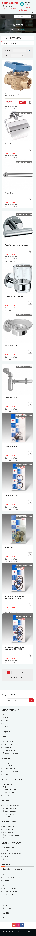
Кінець (23, 677)
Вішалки (5, 874)
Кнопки (5, 850)
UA (30, 12)
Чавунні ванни (7, 747)
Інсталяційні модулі (9, 848)
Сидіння (5, 905)
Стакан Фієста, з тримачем (14, 296)
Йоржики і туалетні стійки (11, 877)
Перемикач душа (11, 446)
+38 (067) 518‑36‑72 (9, 8)
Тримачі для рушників (10, 891)
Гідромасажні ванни (9, 750)
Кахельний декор (8, 832)
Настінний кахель (8, 826)
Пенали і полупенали (9, 790)
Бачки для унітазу (8, 729)
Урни (4, 885)
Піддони (5, 774)
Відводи (5, 859)
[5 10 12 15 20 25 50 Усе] (18, 55)
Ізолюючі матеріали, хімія (11, 900)
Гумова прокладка (11, 495)
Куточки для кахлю (9, 838)
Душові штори (7, 766)
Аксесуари (6, 872)
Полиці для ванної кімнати (11, 888)
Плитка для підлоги (9, 829)
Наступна (14, 677)
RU (33, 12)
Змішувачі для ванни (9, 808)
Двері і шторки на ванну (10, 771)
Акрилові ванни (8, 741)
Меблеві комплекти (9, 792)
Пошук (17, 16)
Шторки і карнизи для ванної (12, 869)
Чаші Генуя (6, 726)
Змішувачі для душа (9, 811)
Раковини (6, 717)
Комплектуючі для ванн (10, 753)
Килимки (6, 880)
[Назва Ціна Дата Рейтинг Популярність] (20, 50)
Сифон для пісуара (11, 397)
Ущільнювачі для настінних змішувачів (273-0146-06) (14, 648)
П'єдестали (6, 732)
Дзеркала (6, 795)
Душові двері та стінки (10, 763)
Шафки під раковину (9, 787)
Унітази (5, 715)
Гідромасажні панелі (9, 768)
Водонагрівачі (7, 918)
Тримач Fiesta (9, 144)
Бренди (17, 29)
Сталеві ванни (7, 744)
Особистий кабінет (24, 10)
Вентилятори (7, 908)
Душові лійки (7, 816)
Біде (4, 723)
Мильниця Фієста (11, 345)
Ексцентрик (9, 547)
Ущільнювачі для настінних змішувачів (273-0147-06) (14, 597)
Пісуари (5, 720)
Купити (19, 76)
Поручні (5, 897)
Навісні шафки (7, 784)
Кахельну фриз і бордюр (11, 835)
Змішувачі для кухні (9, 814)
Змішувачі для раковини (11, 805)
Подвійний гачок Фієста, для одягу (17, 245)
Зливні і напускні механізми (12, 853)
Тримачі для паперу (9, 894)
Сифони (5, 856)
